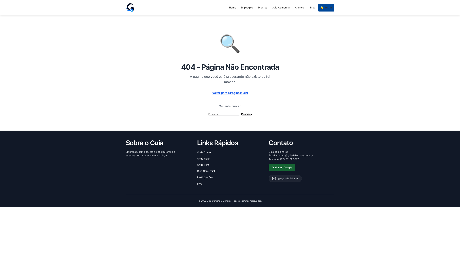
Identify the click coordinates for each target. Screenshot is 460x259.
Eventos (262, 7)
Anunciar (300, 7)
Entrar (326, 7)
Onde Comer (204, 152)
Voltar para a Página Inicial (230, 93)
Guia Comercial (281, 7)
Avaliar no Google (282, 167)
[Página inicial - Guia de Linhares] (130, 7)
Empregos (247, 7)
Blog (313, 7)
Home (232, 7)
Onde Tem (203, 164)
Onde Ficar (203, 158)
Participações (205, 177)
